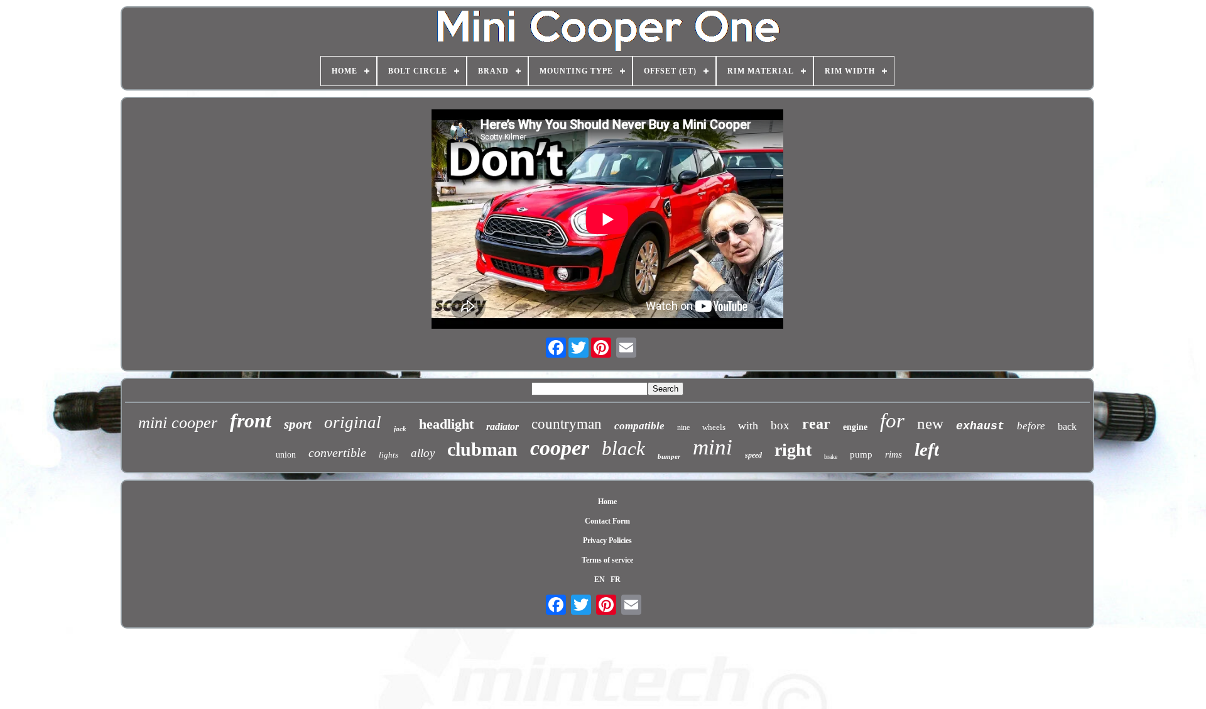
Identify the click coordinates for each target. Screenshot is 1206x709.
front (250, 420)
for (892, 420)
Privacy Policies (607, 540)
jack (400, 428)
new (930, 423)
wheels (713, 427)
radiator (502, 426)
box (780, 425)
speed (753, 455)
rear (816, 423)
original (352, 422)
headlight (446, 424)
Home (607, 501)
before (1031, 426)
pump (861, 454)
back (1067, 426)
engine (855, 427)
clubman (482, 449)
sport (298, 424)
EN (599, 579)
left (927, 449)
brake (830, 456)
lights (388, 454)
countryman (566, 424)
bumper (669, 456)
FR (616, 579)
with (748, 425)
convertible (337, 452)
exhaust (980, 426)
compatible (639, 426)
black (623, 448)
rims (893, 454)
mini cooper (177, 423)
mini (712, 447)
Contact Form (607, 521)
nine (683, 427)
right (793, 449)
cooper (559, 447)
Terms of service (607, 560)
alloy (423, 452)
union (286, 454)
